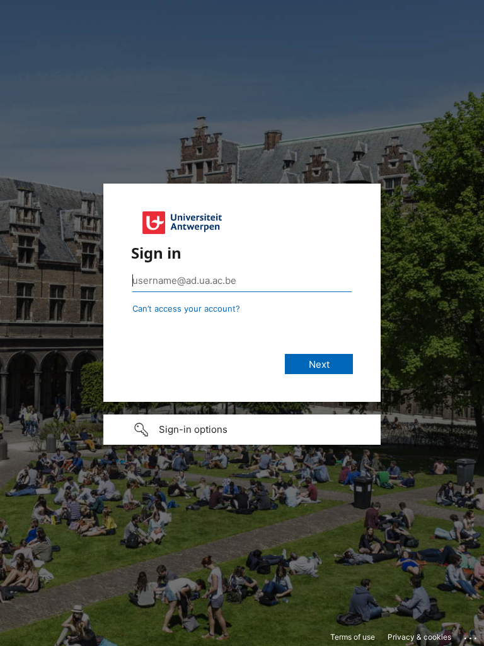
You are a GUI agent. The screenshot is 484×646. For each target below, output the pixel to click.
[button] (242, 429)
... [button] (471, 635)
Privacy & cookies (419, 637)
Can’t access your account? (186, 308)
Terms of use (352, 637)
